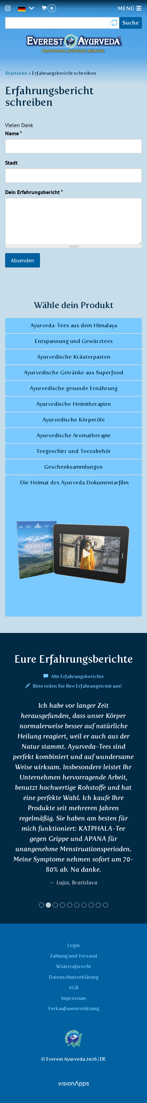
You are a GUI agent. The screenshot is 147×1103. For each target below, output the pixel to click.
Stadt (11, 162)
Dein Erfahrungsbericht (34, 192)
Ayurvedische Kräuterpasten (73, 357)
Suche (130, 22)
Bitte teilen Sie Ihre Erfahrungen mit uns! (77, 686)
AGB (73, 987)
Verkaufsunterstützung (73, 1008)
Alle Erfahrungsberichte (77, 676)
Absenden (22, 260)
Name (13, 133)
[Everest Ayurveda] (73, 44)
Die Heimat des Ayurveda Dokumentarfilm (73, 482)
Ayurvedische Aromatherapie (74, 435)
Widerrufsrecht (73, 966)
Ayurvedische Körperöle (73, 419)
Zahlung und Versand (73, 956)
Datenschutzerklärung (73, 977)
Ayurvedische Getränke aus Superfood (73, 372)
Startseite (16, 73)
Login (73, 945)
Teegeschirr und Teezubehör (73, 451)
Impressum (73, 998)
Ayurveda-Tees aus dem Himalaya (73, 325)
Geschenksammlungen (73, 467)
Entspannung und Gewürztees (74, 341)
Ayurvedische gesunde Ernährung (74, 388)
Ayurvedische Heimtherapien (73, 404)
